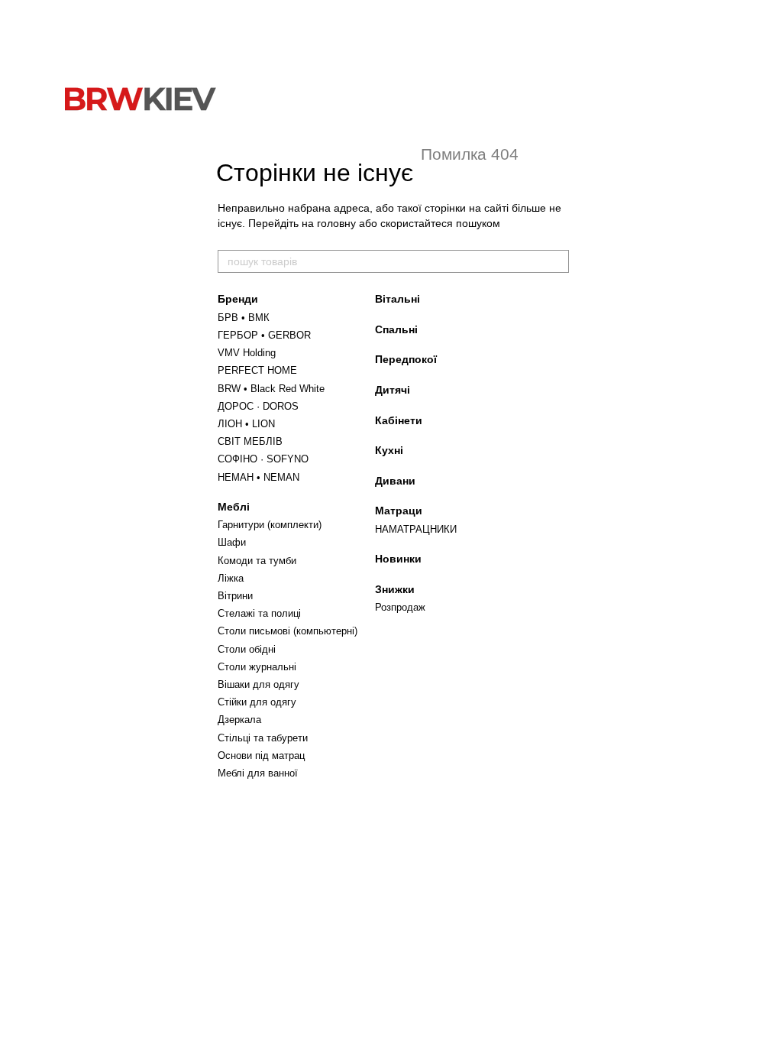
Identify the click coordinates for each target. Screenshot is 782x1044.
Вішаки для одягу (258, 684)
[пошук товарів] (556, 261)
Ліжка (231, 578)
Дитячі (392, 390)
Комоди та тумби (257, 560)
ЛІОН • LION (246, 424)
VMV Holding (247, 352)
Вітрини (235, 595)
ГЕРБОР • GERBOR (264, 335)
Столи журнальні (257, 667)
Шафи (232, 542)
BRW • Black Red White (271, 388)
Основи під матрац (261, 755)
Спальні (396, 329)
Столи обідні (247, 649)
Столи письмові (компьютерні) (287, 631)
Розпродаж (400, 607)
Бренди (238, 299)
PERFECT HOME (257, 370)
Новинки (398, 559)
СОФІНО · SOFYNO (263, 459)
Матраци (398, 510)
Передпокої (406, 359)
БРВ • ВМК (244, 317)
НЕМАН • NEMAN (258, 477)
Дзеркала (239, 719)
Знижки (395, 589)
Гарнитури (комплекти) (270, 524)
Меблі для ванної (258, 773)
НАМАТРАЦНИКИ (416, 529)
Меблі (234, 507)
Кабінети (398, 420)
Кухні (389, 450)
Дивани (395, 481)
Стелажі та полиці (259, 613)
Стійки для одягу (257, 702)
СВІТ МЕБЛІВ (250, 441)
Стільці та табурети (263, 738)
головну (336, 223)
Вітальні (397, 299)
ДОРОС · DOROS (258, 406)
